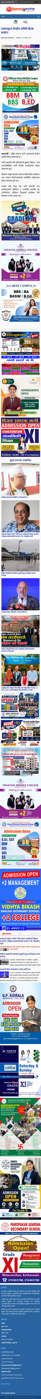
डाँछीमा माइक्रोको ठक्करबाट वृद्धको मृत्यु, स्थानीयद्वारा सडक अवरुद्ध (18, 574)
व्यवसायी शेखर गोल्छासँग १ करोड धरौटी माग (14, 612)
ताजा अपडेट (34, 934)
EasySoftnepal (33, 1397)
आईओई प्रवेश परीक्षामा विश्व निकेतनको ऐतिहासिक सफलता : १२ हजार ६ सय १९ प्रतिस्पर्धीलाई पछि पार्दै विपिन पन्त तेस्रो (19, 689)
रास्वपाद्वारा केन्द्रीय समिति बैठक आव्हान (17, 30)
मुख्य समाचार (6, 934)
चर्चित (20, 934)
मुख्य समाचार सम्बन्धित (20, 460)
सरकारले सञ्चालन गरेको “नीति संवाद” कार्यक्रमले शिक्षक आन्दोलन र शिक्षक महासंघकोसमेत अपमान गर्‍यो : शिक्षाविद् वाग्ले (20, 535)
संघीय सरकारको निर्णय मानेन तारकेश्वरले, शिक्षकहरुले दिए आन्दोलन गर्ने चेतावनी (17, 650)
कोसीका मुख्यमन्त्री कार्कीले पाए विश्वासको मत (14, 497)
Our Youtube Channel (8, 1393)
